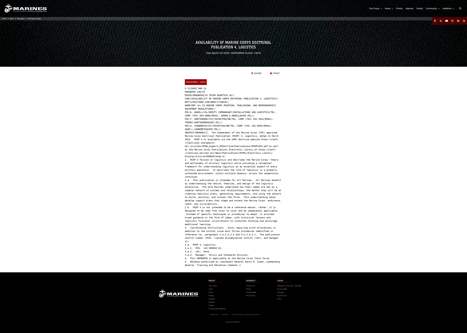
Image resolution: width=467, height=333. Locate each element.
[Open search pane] (460, 8)
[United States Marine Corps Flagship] (25, 8)
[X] (441, 21)
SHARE (258, 73)
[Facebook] (435, 21)
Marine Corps (179, 294)
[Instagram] (452, 21)
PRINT (276, 73)
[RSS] (464, 21)
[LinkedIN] (458, 21)
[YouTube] (446, 21)
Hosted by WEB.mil (232, 322)
